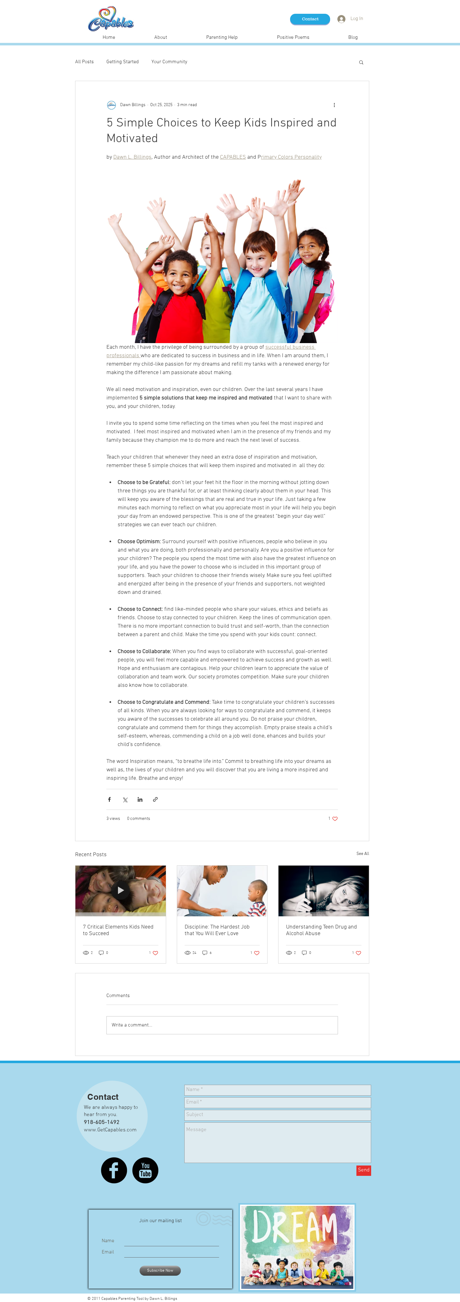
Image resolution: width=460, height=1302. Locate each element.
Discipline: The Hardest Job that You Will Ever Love (217, 930)
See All (362, 854)
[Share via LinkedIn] (140, 799)
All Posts (84, 62)
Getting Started (122, 62)
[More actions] (334, 105)
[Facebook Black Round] (114, 1170)
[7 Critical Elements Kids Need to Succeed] (120, 891)
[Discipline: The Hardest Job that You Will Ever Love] (222, 891)
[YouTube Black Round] (145, 1170)
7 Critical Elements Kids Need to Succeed (118, 930)
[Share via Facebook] (109, 799)
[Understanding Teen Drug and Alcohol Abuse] (324, 891)
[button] (361, 61)
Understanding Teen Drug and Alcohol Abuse (321, 930)
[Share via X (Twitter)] (125, 799)
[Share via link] (155, 799)
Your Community (169, 62)
